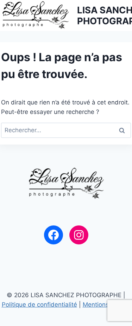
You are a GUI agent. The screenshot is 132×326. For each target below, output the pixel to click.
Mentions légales (107, 304)
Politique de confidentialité (39, 304)
